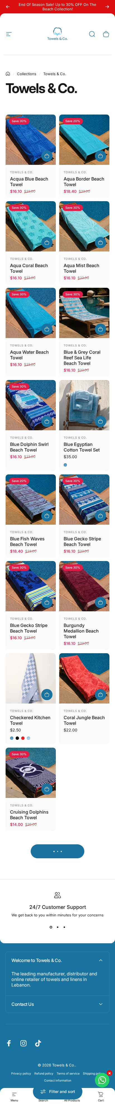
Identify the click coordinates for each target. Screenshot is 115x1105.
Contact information (57, 1080)
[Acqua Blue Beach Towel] (31, 140)
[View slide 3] (64, 927)
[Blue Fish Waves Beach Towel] (31, 499)
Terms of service (68, 1073)
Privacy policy (21, 1073)
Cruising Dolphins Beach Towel (29, 814)
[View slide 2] (57, 927)
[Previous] (8, 6)
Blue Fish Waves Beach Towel (27, 541)
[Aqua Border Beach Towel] (84, 140)
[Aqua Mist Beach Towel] (84, 226)
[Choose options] (46, 694)
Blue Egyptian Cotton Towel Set (82, 447)
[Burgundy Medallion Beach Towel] (84, 586)
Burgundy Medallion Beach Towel (81, 630)
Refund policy (43, 1073)
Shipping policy (93, 1073)
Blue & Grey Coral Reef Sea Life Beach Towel (82, 357)
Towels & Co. (21, 172)
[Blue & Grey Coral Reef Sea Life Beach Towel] (84, 313)
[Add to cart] (46, 155)
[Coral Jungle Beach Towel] (84, 678)
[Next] (107, 6)
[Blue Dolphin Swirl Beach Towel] (31, 405)
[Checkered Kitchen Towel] (31, 678)
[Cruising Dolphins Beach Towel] (31, 773)
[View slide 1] (50, 927)
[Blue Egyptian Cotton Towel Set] (84, 405)
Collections (26, 74)
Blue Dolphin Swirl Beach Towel (29, 447)
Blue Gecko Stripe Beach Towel (82, 541)
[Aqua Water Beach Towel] (31, 313)
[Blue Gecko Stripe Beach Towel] (84, 499)
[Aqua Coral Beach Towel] (31, 226)
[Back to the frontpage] (8, 74)
